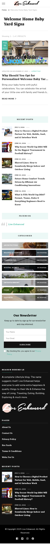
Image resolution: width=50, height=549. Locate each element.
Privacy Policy (9, 439)
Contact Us (7, 433)
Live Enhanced (16, 224)
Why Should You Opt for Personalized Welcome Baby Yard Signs (24, 79)
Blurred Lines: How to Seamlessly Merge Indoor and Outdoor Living (30, 166)
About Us (6, 427)
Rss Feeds (7, 445)
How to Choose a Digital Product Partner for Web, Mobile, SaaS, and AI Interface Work (31, 134)
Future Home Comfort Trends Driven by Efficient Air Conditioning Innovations (30, 182)
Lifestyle (36, 71)
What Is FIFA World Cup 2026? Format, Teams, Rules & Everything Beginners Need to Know (30, 199)
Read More (8, 99)
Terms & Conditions (12, 451)
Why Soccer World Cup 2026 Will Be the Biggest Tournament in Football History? (31, 150)
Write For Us (8, 457)
